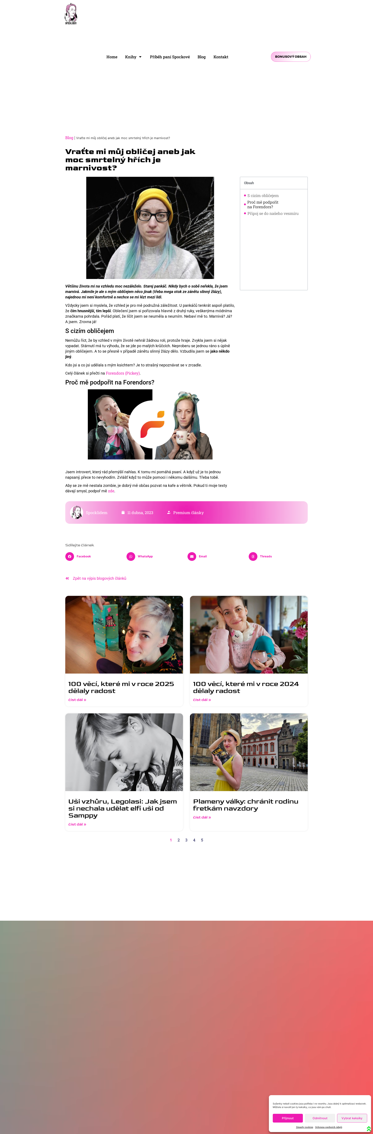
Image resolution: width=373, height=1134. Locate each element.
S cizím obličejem (263, 195)
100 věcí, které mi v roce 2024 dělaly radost (246, 687)
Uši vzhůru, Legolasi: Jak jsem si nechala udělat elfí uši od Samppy (122, 808)
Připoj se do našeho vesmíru (273, 213)
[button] (95, 556)
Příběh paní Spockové (170, 56)
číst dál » (77, 699)
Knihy (130, 56)
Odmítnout (320, 1118)
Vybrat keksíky (352, 1118)
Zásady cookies (304, 1127)
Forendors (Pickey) (122, 373)
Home (111, 56)
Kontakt (221, 56)
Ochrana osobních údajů (328, 1127)
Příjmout (288, 1118)
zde (111, 490)
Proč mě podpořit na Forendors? (262, 204)
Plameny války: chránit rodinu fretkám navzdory (245, 805)
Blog (202, 56)
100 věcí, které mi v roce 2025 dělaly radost (121, 687)
